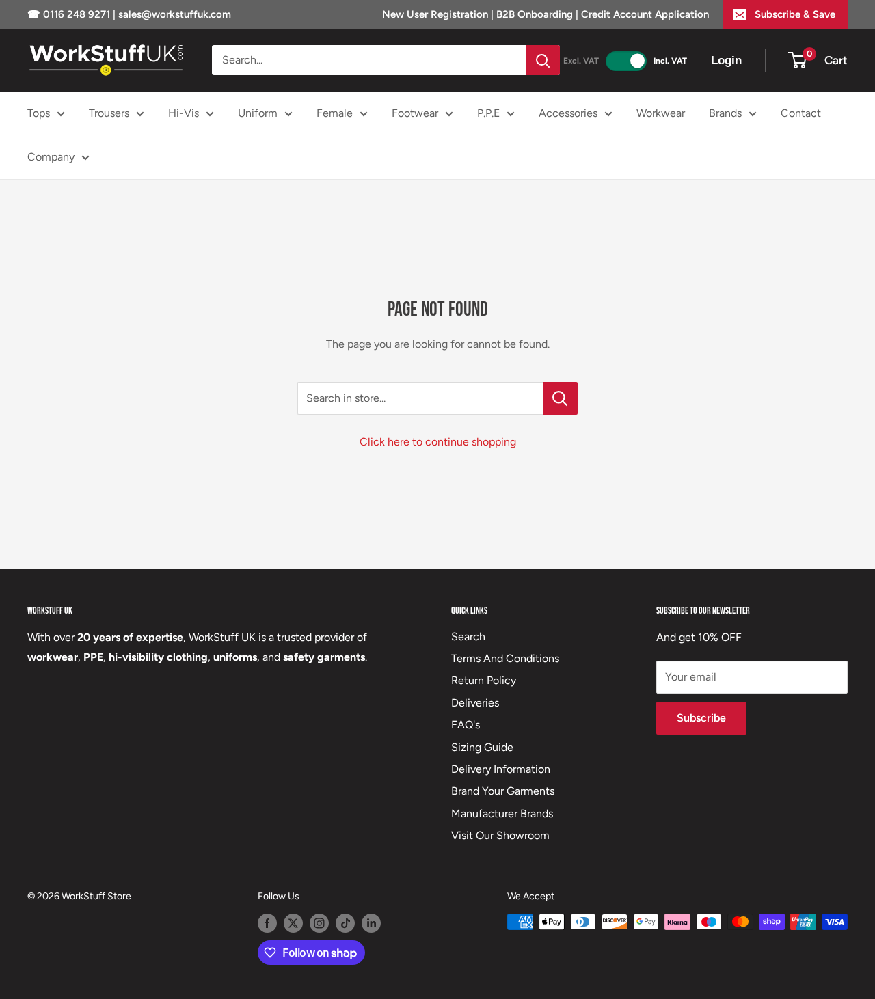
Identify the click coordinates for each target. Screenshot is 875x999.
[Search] (543, 60)
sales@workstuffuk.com (174, 14)
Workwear (660, 113)
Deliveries (475, 702)
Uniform (258, 113)
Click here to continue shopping (438, 441)
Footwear (415, 113)
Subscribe (701, 717)
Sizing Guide (482, 747)
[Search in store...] (560, 398)
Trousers (109, 113)
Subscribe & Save (795, 14)
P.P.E (488, 113)
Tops (38, 113)
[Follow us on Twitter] (293, 923)
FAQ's (465, 724)
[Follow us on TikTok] (345, 923)
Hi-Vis (183, 113)
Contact (801, 113)
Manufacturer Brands (502, 813)
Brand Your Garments (502, 790)
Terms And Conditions (505, 658)
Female (335, 113)
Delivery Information (500, 769)
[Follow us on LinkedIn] (371, 923)
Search (468, 636)
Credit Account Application (645, 14)
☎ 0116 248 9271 (70, 14)
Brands (725, 113)
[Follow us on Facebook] (267, 923)
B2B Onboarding (534, 14)
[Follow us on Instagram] (319, 923)
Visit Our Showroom (500, 835)
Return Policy (483, 680)
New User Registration (436, 14)
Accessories (568, 113)
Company (51, 156)
